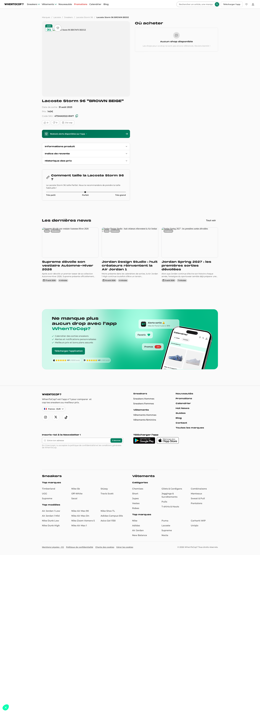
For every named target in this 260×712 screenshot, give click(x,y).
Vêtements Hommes (144, 415)
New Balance (139, 535)
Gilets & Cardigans (172, 488)
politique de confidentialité (83, 445)
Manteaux (196, 493)
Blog (106, 4)
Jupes (135, 498)
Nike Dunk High (51, 525)
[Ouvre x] (55, 417)
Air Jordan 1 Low (51, 511)
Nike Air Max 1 (79, 525)
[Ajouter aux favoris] (57, 28)
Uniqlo (194, 525)
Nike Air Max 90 (80, 511)
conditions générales (111, 445)
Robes (135, 508)
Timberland (48, 488)
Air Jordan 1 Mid (51, 516)
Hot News (182, 408)
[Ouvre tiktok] (66, 417)
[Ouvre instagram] (45, 417)
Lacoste (57, 17)
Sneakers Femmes (143, 403)
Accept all (50, 698)
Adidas (136, 525)
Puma (165, 520)
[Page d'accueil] (14, 4)
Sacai (74, 498)
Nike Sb (75, 488)
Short (135, 493)
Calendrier (95, 4)
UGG (44, 493)
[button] (5, 707)
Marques (46, 17)
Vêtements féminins (144, 420)
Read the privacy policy (14, 689)
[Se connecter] (253, 4)
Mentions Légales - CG (53, 547)
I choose (31, 698)
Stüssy (104, 488)
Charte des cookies (104, 547)
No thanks (12, 698)
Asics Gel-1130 (108, 520)
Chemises (137, 488)
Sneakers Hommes (143, 398)
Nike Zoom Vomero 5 (83, 520)
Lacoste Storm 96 (84, 17)
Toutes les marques (190, 428)
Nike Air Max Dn (80, 516)
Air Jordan (138, 530)
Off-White (76, 493)
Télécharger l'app (231, 4)
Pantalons (196, 503)
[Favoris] (246, 4)
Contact (181, 423)
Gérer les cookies (124, 547)
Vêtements (48, 4)
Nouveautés (65, 4)
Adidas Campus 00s (112, 516)
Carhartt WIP (198, 520)
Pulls (164, 501)
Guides (181, 413)
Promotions (80, 4)
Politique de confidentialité (79, 547)
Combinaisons (199, 488)
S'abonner (116, 440)
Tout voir (211, 220)
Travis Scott (107, 493)
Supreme (47, 498)
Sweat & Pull (198, 498)
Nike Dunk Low (50, 520)
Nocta (165, 535)
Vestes (135, 503)
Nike (134, 520)
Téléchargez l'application (69, 351)
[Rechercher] (217, 4)
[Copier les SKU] (76, 116)
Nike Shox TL (108, 511)
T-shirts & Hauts (170, 506)
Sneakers (32, 4)
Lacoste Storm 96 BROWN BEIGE (112, 17)
